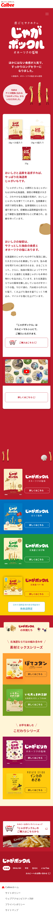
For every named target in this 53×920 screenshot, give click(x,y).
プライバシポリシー (15, 904)
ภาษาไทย (45, 868)
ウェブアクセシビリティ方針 (19, 898)
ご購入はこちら (26, 342)
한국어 (35, 868)
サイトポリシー (13, 893)
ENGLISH (17, 868)
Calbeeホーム (12, 887)
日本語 (6, 868)
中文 (27, 868)
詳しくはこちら (25, 397)
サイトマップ (11, 910)
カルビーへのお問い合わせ (36, 873)
